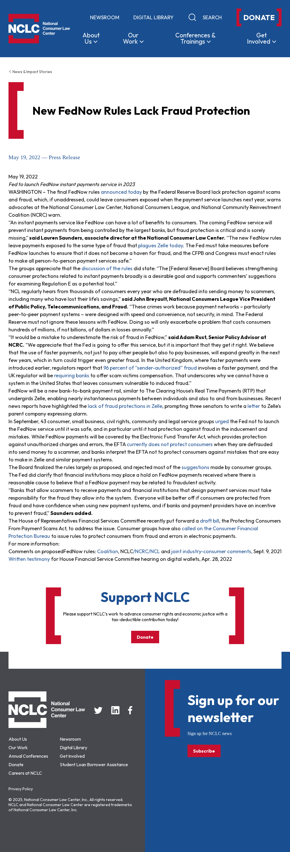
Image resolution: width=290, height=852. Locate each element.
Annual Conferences (28, 756)
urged (221, 421)
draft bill (209, 520)
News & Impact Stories (32, 71)
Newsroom (104, 17)
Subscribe (204, 751)
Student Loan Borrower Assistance (94, 764)
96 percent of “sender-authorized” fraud (150, 368)
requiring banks (71, 375)
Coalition (107, 551)
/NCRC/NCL (146, 551)
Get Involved (72, 756)
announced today (122, 192)
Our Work (18, 747)
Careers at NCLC (25, 773)
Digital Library (153, 17)
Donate (145, 637)
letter (253, 406)
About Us (17, 739)
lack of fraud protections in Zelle (125, 406)
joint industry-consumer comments (211, 551)
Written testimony (29, 559)
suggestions (195, 467)
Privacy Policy (20, 788)
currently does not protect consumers (170, 444)
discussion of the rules (107, 268)
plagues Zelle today (160, 245)
